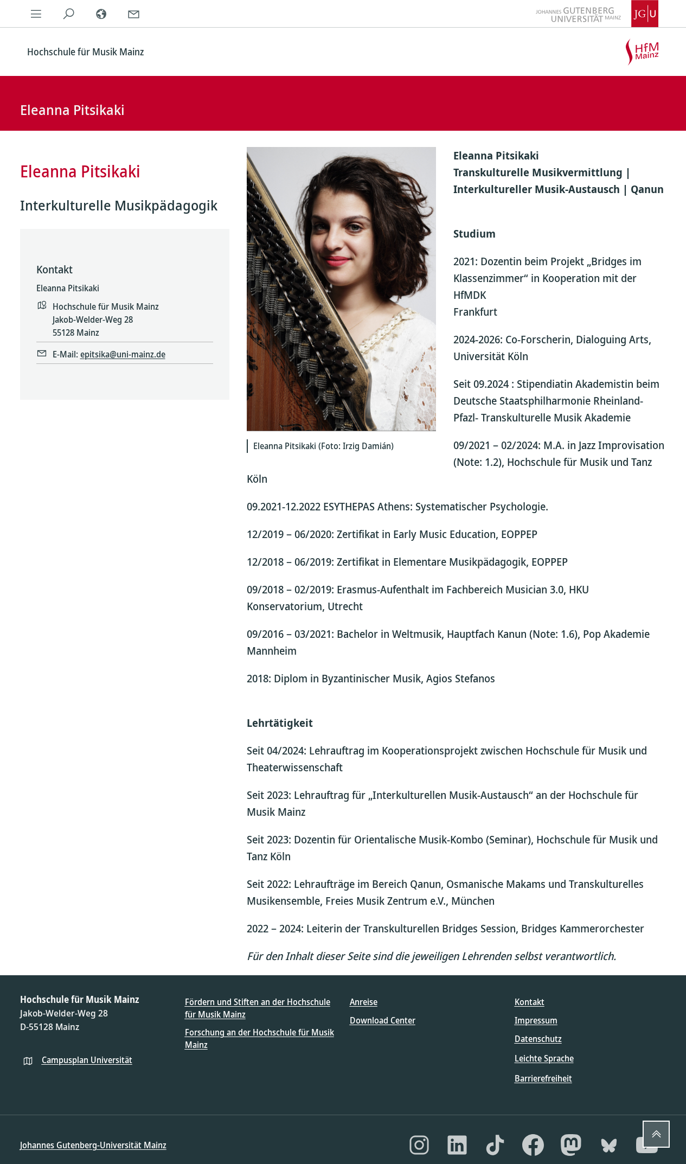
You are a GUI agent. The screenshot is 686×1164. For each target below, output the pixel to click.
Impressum (536, 1020)
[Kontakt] (134, 13)
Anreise (363, 1002)
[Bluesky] (609, 1145)
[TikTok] (495, 1145)
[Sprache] (101, 13)
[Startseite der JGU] (597, 13)
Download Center (382, 1020)
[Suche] (69, 13)
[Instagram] (419, 1145)
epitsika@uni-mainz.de (122, 354)
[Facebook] (533, 1145)
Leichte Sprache (544, 1058)
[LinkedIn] (457, 1145)
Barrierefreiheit (543, 1078)
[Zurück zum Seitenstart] (656, 1134)
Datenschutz (538, 1039)
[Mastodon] (571, 1145)
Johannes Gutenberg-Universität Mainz (93, 1145)
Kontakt (529, 1002)
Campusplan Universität (87, 1060)
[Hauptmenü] (36, 13)
